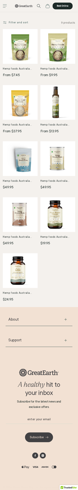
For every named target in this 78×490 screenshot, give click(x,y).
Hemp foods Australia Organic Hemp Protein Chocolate (17, 237)
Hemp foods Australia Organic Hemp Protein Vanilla (17, 181)
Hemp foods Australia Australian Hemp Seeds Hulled (55, 69)
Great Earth (20, 487)
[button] (4, 6)
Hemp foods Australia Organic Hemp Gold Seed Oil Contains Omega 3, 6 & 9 (57, 125)
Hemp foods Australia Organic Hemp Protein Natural (54, 181)
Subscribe (37, 437)
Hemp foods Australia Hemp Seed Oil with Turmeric (16, 293)
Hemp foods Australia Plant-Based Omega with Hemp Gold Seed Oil (56, 237)
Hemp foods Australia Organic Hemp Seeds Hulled (16, 69)
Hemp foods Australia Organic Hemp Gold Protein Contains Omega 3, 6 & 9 (20, 125)
